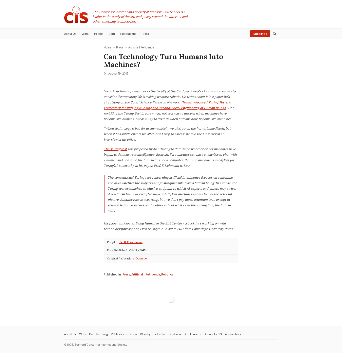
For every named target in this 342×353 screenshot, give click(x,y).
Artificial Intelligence (145, 274)
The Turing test (115, 149)
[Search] (275, 34)
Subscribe (260, 33)
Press (126, 274)
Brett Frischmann (130, 242)
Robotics (167, 274)
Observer (141, 258)
